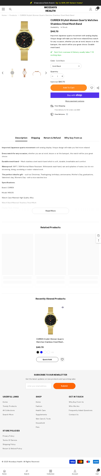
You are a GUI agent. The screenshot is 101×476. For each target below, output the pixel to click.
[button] (2, 73)
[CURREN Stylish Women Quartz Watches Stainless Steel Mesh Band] (50, 320)
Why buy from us (73, 137)
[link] (17, 277)
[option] (24, 40)
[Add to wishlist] (92, 88)
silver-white (48, 352)
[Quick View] (62, 307)
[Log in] (90, 9)
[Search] (10, 9)
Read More (51, 210)
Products (13, 15)
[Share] (97, 88)
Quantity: (54, 71)
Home (4, 15)
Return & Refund (52, 137)
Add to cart (68, 87)
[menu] (3, 9)
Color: (57, 61)
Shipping (35, 137)
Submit (64, 386)
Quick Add (47, 359)
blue (41, 352)
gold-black (37, 352)
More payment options (74, 101)
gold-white (44, 352)
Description (21, 137)
